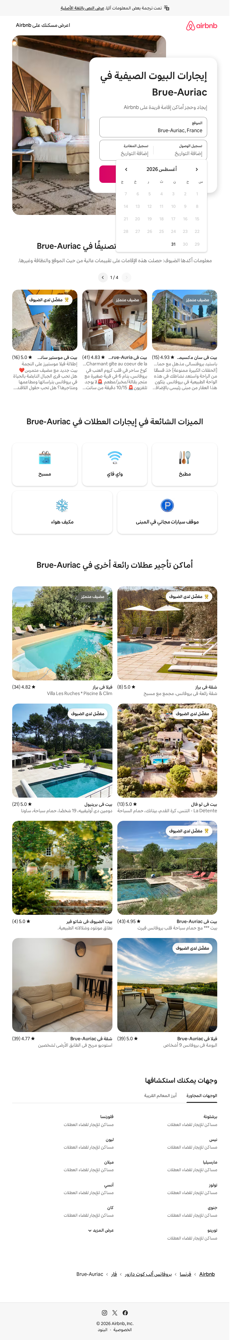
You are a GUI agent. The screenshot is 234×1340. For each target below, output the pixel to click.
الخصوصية (122, 1329)
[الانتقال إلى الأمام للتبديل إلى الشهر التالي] (126, 169)
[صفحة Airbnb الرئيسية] (201, 25)
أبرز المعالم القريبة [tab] (160, 1095)
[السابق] (126, 277)
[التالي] (103, 277)
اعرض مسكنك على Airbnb (43, 25)
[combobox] (153, 130)
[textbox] (180, 154)
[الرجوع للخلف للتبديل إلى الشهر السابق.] (196, 169)
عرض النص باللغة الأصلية (82, 8)
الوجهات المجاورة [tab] (201, 1095)
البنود (103, 1329)
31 (173, 244)
